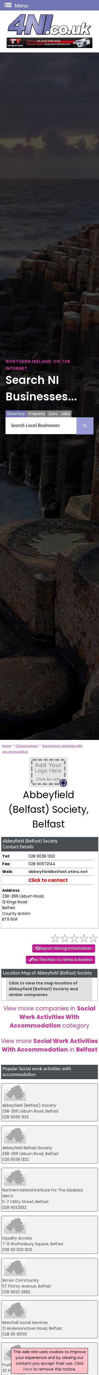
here (27, 1369)
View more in (49, 1045)
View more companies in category (49, 1016)
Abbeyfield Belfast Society (27, 1148)
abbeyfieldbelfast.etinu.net (58, 871)
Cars (52, 413)
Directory (16, 413)
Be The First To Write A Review (62, 959)
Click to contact (48, 880)
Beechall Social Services (25, 1322)
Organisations (26, 746)
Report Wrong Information (65, 948)
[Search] (85, 425)
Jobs (65, 413)
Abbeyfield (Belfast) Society (29, 1105)
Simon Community (20, 1280)
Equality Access (17, 1238)
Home (6, 746)
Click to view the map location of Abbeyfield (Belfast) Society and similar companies (43, 988)
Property (37, 413)
